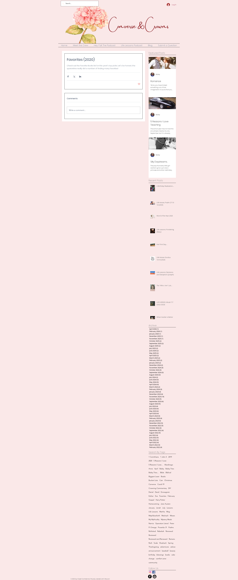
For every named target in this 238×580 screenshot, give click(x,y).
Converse (152, 484)
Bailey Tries (169, 469)
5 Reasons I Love (160, 461)
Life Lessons (153, 512)
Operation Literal (161, 523)
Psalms (171, 527)
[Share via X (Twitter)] (74, 76)
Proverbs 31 (162, 527)
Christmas (168, 480)
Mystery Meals (166, 519)
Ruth (150, 543)
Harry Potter (160, 500)
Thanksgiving (154, 547)
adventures (164, 547)
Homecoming (154, 504)
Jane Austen (165, 504)
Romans (172, 539)
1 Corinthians (154, 457)
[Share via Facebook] (68, 76)
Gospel (151, 500)
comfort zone (161, 558)
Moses (172, 515)
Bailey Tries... (154, 472)
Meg (168, 512)
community (153, 562)
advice (172, 547)
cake (173, 555)
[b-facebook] (150, 576)
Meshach (165, 515)
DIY (169, 488)
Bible (162, 472)
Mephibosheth (154, 515)
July (163, 508)
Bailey (162, 469)
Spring (170, 543)
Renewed (169, 531)
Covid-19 (160, 484)
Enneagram (165, 492)
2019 (170, 457)
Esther (151, 496)
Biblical (168, 472)
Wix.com (107, 579)
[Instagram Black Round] (154, 576)
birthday (152, 555)
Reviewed (152, 535)
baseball (165, 551)
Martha (162, 512)
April (156, 469)
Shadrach (163, 543)
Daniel (151, 492)
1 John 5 (163, 457)
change (151, 558)
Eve (156, 496)
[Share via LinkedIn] (80, 76)
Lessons (170, 508)
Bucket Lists (153, 480)
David (157, 492)
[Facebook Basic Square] (153, 572)
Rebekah (160, 531)
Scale (156, 543)
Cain (161, 480)
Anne (151, 469)
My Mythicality (154, 519)
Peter (172, 523)
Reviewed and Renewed (158, 539)
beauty (172, 551)
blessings (160, 555)
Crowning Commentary (158, 488)
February (171, 496)
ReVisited (152, 531)
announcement (154, 551)
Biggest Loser (154, 476)
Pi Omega (152, 527)
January (152, 508)
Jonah (158, 508)
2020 (150, 461)
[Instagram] (150, 572)
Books (163, 476)
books (167, 555)
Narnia (151, 523)
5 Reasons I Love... (156, 465)
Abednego (168, 465)
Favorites (162, 496)
